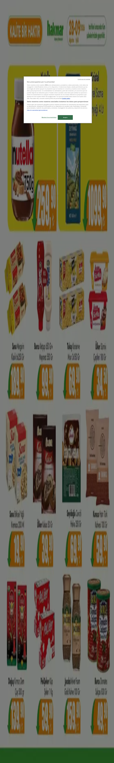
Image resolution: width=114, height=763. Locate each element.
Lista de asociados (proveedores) (37, 110)
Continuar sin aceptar (84, 79)
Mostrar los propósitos (49, 117)
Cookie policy (66, 98)
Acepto (65, 117)
